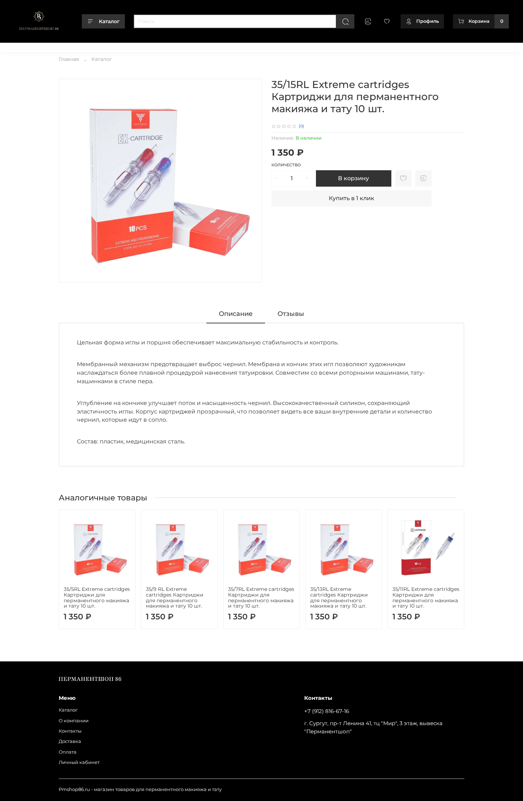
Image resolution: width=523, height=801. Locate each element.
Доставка (116, 45)
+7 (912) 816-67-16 (326, 711)
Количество (286, 165)
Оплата (143, 45)
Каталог (109, 21)
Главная (69, 59)
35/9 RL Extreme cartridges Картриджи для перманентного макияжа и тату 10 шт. (175, 597)
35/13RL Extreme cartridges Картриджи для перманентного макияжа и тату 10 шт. (339, 597)
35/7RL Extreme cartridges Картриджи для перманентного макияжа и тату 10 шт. (261, 597)
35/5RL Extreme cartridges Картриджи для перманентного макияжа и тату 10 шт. (97, 597)
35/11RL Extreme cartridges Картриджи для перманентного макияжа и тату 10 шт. (425, 597)
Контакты (87, 45)
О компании (54, 45)
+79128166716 (494, 45)
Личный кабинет (178, 45)
